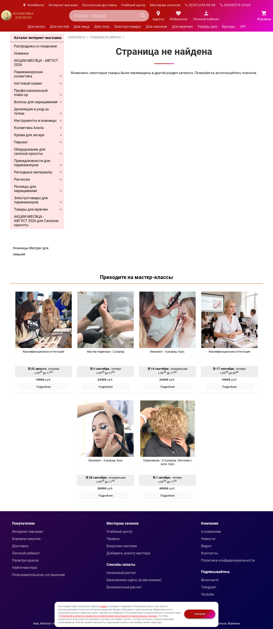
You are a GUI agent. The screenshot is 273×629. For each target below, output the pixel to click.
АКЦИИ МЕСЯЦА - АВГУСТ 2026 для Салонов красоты (36, 220)
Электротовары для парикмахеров (31, 200)
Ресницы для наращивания (25, 188)
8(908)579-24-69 (236, 5)
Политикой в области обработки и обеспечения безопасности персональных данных (108, 616)
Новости (208, 539)
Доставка (20, 546)
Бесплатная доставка (99, 5)
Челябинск (35, 5)
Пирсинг (21, 142)
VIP (242, 26)
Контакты (209, 553)
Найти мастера (24, 567)
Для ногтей (59, 26)
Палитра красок (25, 560)
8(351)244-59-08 (201, 5)
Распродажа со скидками (35, 46)
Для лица (81, 26)
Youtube (207, 594)
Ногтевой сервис (28, 83)
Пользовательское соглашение (38, 575)
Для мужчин (182, 26)
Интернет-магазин (63, 5)
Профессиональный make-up (31, 92)
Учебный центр (133, 5)
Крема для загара (29, 135)
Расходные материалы (33, 172)
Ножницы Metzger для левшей (30, 251)
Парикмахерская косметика (28, 74)
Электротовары (127, 26)
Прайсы (113, 539)
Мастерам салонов (165, 5)
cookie (103, 606)
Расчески (22, 179)
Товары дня (207, 26)
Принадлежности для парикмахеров (32, 163)
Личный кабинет (26, 553)
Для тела (101, 26)
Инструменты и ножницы (35, 120)
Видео (206, 546)
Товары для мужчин (31, 209)
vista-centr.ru (76, 37)
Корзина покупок (26, 539)
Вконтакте (210, 580)
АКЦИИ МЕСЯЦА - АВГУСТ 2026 (36, 62)
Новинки (21, 53)
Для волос (36, 26)
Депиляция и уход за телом (31, 111)
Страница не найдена (105, 37)
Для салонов (156, 26)
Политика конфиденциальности (228, 560)
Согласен (199, 614)
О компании (211, 531)
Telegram (208, 587)
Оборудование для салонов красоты (29, 151)
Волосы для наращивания (36, 102)
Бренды (228, 26)
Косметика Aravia (29, 128)
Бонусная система (122, 546)
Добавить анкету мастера (128, 553)
